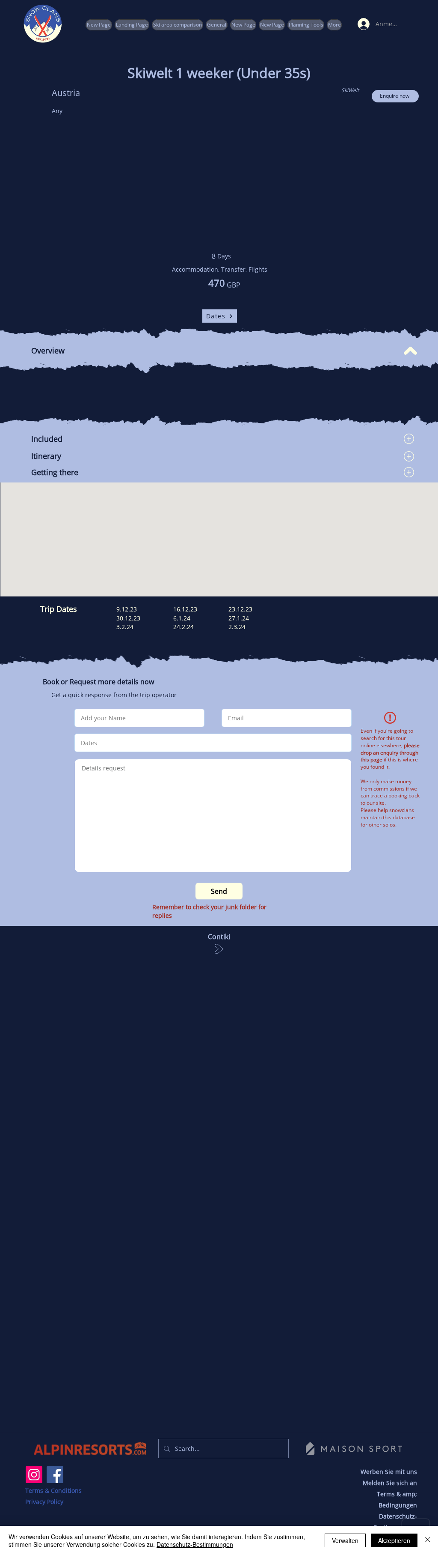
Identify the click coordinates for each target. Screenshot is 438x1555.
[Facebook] (55, 1474)
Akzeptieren (394, 1540)
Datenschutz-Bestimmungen (195, 1544)
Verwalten (345, 1540)
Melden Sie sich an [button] (390, 1483)
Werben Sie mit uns (389, 1472)
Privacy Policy (44, 1502)
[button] (305, 24)
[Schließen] (428, 1540)
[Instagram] (34, 1474)
